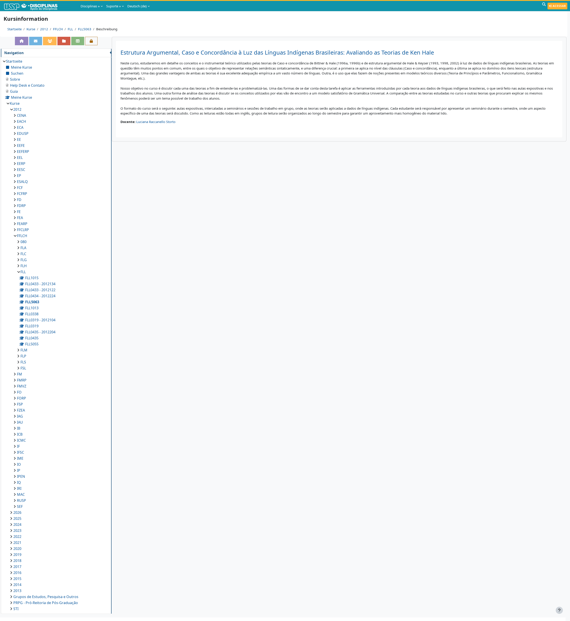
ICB (19, 434)
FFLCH (58, 29)
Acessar (559, 6)
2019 (17, 554)
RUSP (21, 500)
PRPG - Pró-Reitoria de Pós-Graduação (45, 602)
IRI (19, 488)
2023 (17, 530)
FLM (23, 350)
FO (19, 392)
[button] (544, 6)
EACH (21, 121)
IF (18, 446)
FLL (70, 29)
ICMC (21, 440)
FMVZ (21, 386)
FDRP (21, 205)
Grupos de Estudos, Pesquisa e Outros (45, 596)
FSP (20, 404)
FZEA (21, 410)
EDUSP (22, 133)
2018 (17, 560)
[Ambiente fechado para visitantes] (91, 41)
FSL (23, 368)
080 (23, 241)
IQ (19, 482)
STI (15, 608)
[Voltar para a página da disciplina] (21, 41)
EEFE (21, 145)
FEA (20, 217)
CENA (21, 115)
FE (19, 211)
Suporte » (113, 6)
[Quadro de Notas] (77, 41)
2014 (17, 584)
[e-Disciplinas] (37, 6)
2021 (17, 542)
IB (18, 428)
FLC (23, 253)
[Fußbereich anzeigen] (559, 610)
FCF (20, 187)
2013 (17, 590)
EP (19, 175)
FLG (23, 259)
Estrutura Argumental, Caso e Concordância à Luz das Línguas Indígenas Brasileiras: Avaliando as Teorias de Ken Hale (277, 52)
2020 (17, 548)
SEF (20, 506)
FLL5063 (84, 29)
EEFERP (23, 151)
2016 (17, 572)
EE (19, 139)
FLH (23, 265)
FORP (21, 398)
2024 (17, 524)
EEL (20, 157)
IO (19, 464)
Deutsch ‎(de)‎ (137, 6)
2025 (17, 518)
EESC (21, 169)
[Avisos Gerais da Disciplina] (35, 41)
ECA (20, 127)
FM (19, 374)
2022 (17, 536)
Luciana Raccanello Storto (155, 121)
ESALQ (22, 181)
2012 (44, 29)
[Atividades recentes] (63, 41)
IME (20, 458)
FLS (23, 362)
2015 (17, 578)
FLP (23, 356)
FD (19, 199)
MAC (21, 494)
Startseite (14, 29)
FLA (23, 247)
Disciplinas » (90, 6)
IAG (20, 416)
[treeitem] (56, 335)
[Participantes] (50, 41)
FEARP (22, 223)
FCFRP (22, 193)
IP (18, 470)
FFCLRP (23, 229)
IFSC (20, 452)
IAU (20, 422)
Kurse (30, 29)
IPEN (21, 476)
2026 (17, 512)
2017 (17, 566)
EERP (21, 163)
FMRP (21, 380)
